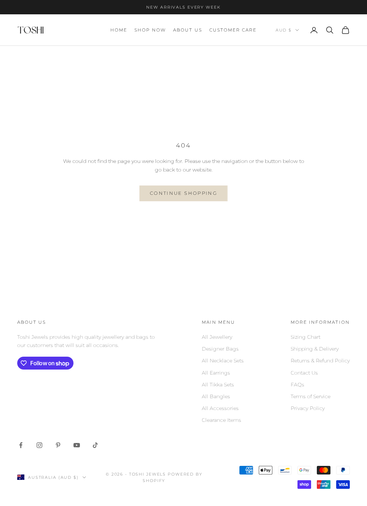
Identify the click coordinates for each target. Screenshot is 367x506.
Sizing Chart (305, 337)
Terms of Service (310, 396)
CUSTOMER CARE (233, 30)
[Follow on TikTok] (95, 445)
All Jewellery (217, 337)
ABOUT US (187, 30)
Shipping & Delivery (315, 349)
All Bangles (216, 396)
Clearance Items (221, 420)
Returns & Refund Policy (320, 360)
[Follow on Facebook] (20, 445)
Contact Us (304, 373)
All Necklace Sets (223, 360)
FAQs (297, 384)
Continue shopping (183, 193)
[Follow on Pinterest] (58, 445)
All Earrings (216, 373)
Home (118, 30)
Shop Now (150, 30)
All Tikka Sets (218, 384)
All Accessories (220, 408)
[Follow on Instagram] (39, 445)
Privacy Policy (308, 408)
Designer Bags (220, 349)
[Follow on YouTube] (76, 445)
